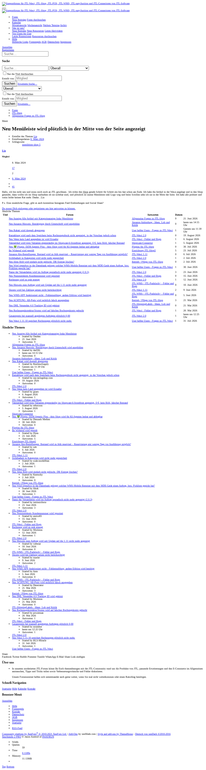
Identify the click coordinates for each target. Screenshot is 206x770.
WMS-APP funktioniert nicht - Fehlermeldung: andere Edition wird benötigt (50, 295)
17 (13, 168)
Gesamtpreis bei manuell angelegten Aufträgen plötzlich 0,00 (39, 315)
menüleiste (28, 144)
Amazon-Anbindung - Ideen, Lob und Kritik (34, 358)
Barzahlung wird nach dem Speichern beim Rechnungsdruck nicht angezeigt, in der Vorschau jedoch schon (62, 235)
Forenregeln (18, 708)
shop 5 (37, 144)
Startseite (6, 688)
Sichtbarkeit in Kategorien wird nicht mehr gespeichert (36, 258)
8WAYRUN (48, 736)
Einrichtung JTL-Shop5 (144, 250)
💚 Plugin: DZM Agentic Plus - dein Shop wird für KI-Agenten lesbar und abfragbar (54, 246)
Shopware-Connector (142, 243)
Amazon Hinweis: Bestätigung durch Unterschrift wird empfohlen (44, 223)
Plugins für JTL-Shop (143, 246)
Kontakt (31, 688)
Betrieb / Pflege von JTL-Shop (147, 261)
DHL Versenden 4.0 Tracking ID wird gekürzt (34, 305)
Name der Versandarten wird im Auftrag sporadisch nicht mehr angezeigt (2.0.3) (49, 272)
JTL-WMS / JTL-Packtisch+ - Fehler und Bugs (36, 552)
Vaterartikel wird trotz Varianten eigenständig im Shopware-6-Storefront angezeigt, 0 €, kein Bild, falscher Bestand (67, 243)
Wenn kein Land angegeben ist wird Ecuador (33, 239)
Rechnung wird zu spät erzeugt (24, 279)
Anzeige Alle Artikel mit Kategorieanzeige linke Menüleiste (41, 218)
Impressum (17, 719)
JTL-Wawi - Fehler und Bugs (146, 239)
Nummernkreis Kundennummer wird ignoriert (34, 275)
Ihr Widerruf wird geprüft (21, 250)
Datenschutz (18, 714)
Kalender (22, 688)
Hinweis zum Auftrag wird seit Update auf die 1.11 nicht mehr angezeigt (48, 284)
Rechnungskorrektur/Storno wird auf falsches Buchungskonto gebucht (46, 310)
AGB (14, 717)
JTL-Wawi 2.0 (139, 235)
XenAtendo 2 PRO (11, 736)
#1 (13, 186)
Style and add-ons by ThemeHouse (115, 734)
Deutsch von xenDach (153, 734)
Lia (35, 136)
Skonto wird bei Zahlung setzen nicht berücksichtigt (35, 289)
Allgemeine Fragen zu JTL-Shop (148, 218)
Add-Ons (73, 734)
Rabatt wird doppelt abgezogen (27, 230)
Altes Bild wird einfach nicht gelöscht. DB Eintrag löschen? (41, 261)
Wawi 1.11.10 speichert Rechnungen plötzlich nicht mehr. (40, 320)
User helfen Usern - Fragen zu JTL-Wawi (152, 230)
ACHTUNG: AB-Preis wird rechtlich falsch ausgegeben (39, 300)
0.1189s (26, 753)
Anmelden (7, 700)
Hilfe (14, 688)
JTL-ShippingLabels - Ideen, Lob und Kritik (34, 607)
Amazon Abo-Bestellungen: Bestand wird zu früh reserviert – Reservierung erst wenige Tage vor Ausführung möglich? (68, 254)
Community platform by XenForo (34, 734)
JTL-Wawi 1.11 (139, 254)
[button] (4, 8)
